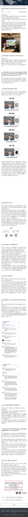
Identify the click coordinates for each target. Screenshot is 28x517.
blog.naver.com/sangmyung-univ (13, 487)
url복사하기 (24, 493)
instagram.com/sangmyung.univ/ (13, 489)
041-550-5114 (7, 511)
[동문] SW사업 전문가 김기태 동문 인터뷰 (14, 500)
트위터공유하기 (20, 493)
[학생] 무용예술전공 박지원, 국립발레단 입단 (14, 497)
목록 (14, 504)
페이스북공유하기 (17, 493)
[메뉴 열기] (2, 2)
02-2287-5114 (8, 510)
